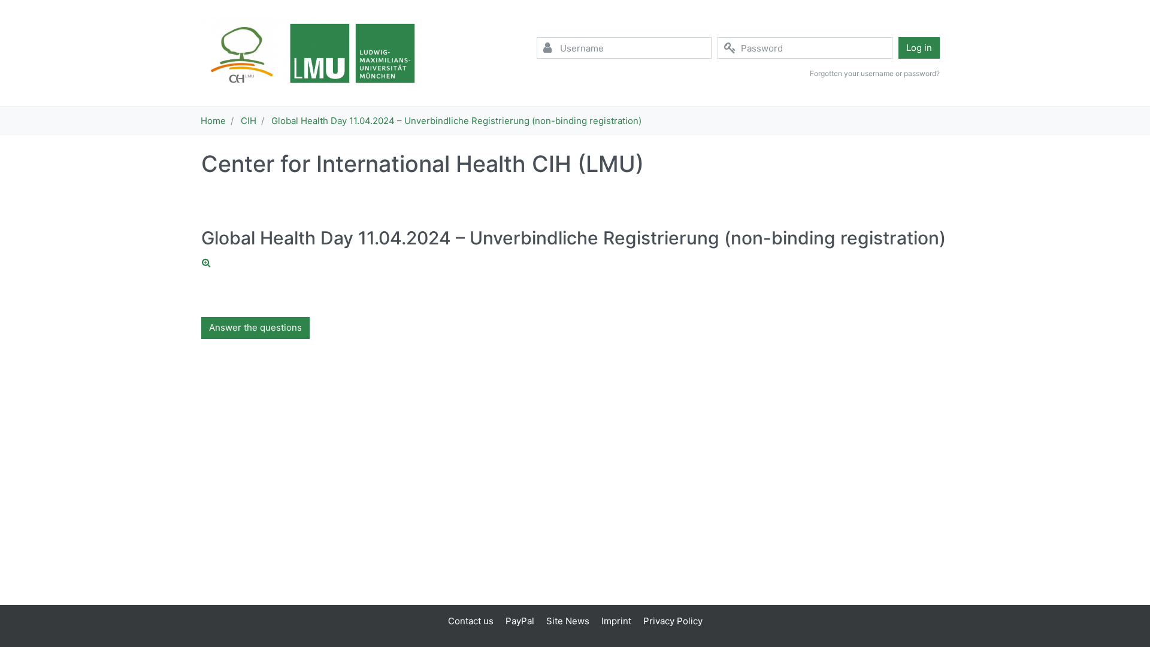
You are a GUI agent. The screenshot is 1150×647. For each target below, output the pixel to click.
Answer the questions (255, 327)
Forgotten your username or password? (875, 73)
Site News (567, 621)
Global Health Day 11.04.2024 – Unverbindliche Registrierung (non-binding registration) (456, 120)
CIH (248, 120)
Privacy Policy (673, 621)
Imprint (616, 621)
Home (213, 120)
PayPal (520, 621)
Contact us (471, 621)
